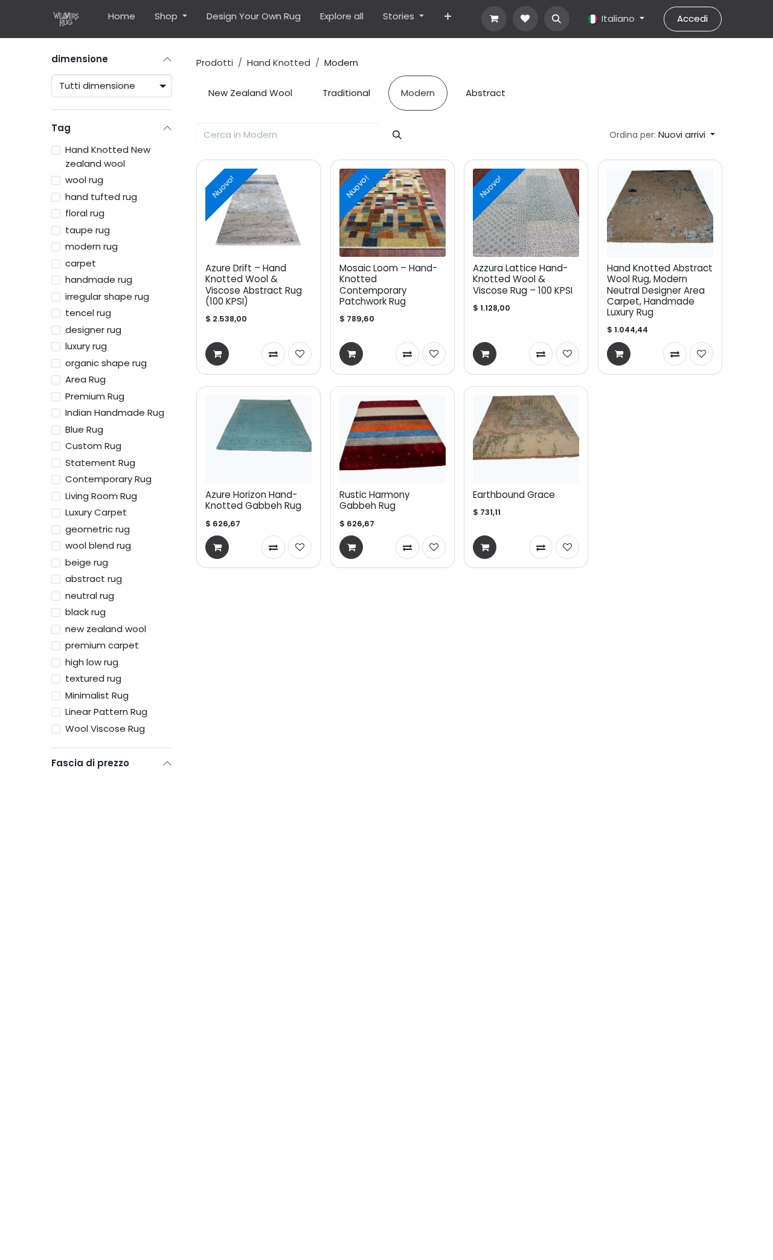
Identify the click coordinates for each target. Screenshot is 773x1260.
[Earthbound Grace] (526, 439)
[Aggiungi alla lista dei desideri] (300, 353)
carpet (80, 263)
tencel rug (88, 312)
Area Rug (85, 379)
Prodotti (214, 62)
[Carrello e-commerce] (494, 18)
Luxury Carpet (96, 512)
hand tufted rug (101, 196)
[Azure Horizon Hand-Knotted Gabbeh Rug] (258, 439)
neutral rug (89, 595)
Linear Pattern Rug (106, 711)
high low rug (91, 662)
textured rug (93, 678)
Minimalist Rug (97, 695)
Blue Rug (84, 429)
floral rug (84, 213)
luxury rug (86, 346)
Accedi (692, 18)
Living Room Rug (101, 495)
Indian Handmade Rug (114, 412)
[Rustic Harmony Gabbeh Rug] (392, 439)
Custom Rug (93, 445)
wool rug (84, 179)
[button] (556, 18)
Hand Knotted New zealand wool (107, 156)
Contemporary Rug (108, 479)
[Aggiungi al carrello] (217, 353)
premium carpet (102, 645)
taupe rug (87, 230)
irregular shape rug (107, 296)
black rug (85, 612)
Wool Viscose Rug (105, 728)
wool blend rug (98, 545)
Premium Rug (94, 396)
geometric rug (97, 529)
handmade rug (98, 279)
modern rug (91, 246)
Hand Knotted (278, 62)
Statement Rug (100, 462)
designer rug (93, 329)
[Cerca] (397, 135)
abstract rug (93, 578)
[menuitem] (121, 19)
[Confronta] (273, 353)
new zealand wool (105, 628)
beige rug (86, 562)
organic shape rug (106, 363)
